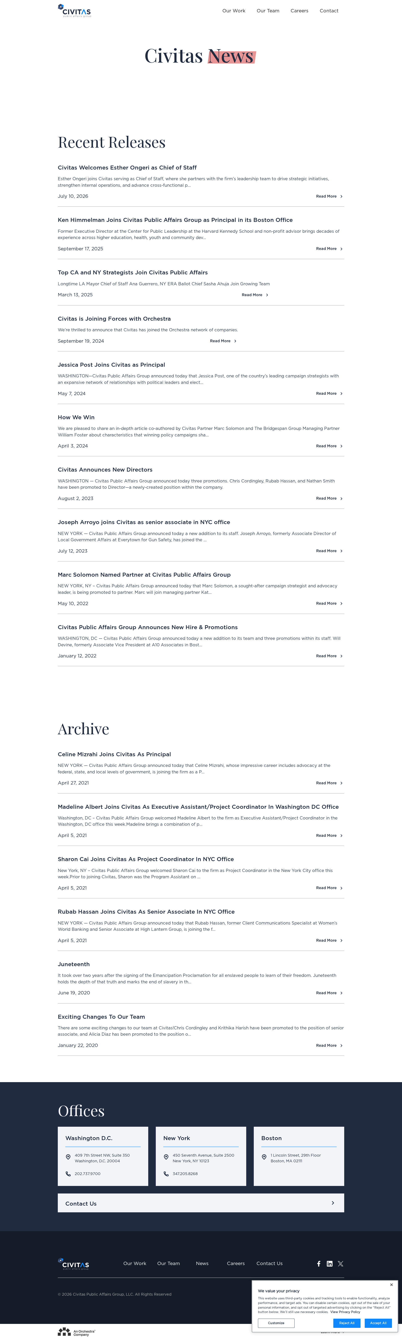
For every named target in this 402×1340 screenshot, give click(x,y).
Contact (329, 11)
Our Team (268, 11)
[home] (74, 10)
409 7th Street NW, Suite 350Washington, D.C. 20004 (102, 1158)
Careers (299, 11)
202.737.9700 (87, 1174)
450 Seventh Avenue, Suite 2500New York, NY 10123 (203, 1158)
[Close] (391, 1284)
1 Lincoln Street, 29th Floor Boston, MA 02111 (296, 1158)
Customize (276, 1323)
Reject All (346, 1323)
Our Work (233, 11)
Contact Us (269, 1263)
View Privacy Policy (345, 1312)
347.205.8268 (185, 1174)
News (202, 1263)
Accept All (378, 1323)
